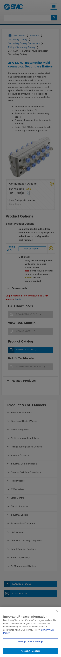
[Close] (57, 611)
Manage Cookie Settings (30, 641)
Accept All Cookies (30, 651)
